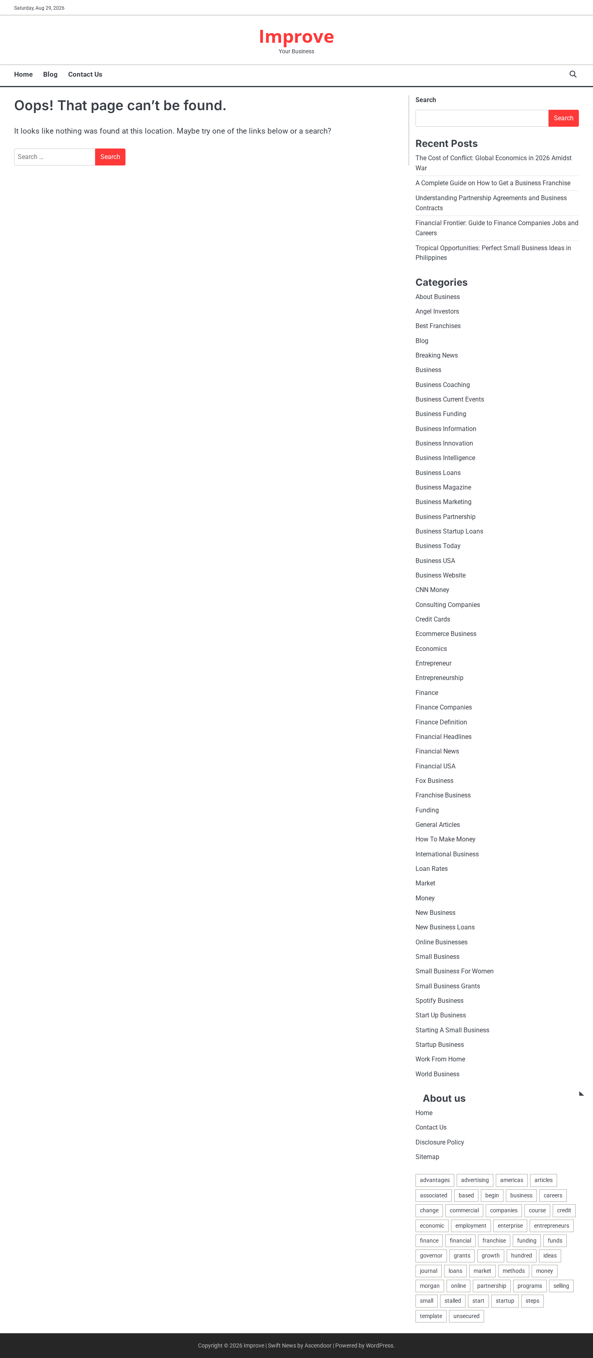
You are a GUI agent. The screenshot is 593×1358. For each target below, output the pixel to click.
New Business (435, 912)
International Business (447, 854)
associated (433, 1195)
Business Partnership (446, 517)
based (466, 1195)
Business (428, 370)
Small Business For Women (455, 971)
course (537, 1210)
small (426, 1300)
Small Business (437, 956)
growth (491, 1255)
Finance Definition (441, 722)
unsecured (466, 1316)
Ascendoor (318, 1345)
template (431, 1316)
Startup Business (440, 1044)
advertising (475, 1180)
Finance (427, 693)
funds (555, 1240)
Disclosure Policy (440, 1142)
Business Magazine (443, 487)
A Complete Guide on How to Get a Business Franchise (493, 183)
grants (462, 1255)
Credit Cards (433, 619)
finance (429, 1240)
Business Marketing (444, 502)
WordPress (379, 1345)
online (458, 1286)
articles (544, 1180)
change (429, 1210)
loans (455, 1271)
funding (527, 1240)
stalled (453, 1300)
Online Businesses (442, 942)
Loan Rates (432, 869)
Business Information (446, 429)
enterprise (510, 1225)
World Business (437, 1074)
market (482, 1271)
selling (561, 1286)
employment (471, 1225)
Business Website (441, 575)
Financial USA (435, 766)
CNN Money (432, 590)
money (544, 1271)
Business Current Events (450, 399)
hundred (521, 1255)
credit (564, 1210)
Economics (431, 649)
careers (553, 1195)
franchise (494, 1240)
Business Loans (438, 473)
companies (504, 1210)
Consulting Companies (448, 605)
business (521, 1195)
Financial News (437, 751)
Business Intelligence (445, 458)
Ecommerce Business (446, 634)
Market (425, 883)
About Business (438, 297)
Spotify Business (440, 1000)
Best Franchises (438, 326)
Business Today (438, 546)
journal (428, 1271)
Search (426, 100)
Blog (50, 74)
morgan (430, 1286)
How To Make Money (446, 839)
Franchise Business (443, 795)
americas (511, 1180)
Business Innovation (444, 443)
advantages (435, 1180)
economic (432, 1225)
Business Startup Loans (449, 531)
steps (532, 1300)
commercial (464, 1210)
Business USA (435, 561)
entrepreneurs (551, 1225)
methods (514, 1271)
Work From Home (440, 1059)
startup (505, 1300)
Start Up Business (441, 1015)
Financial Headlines (444, 737)
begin (492, 1195)
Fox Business (434, 781)
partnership (491, 1286)
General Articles (438, 825)
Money (425, 898)
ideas (550, 1255)
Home (23, 74)
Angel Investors (437, 311)
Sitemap (427, 1157)
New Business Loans (445, 927)
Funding (427, 810)
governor (431, 1255)
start (478, 1300)
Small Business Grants (448, 986)
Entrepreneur (433, 663)
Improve (296, 35)
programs (530, 1286)
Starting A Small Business (452, 1030)
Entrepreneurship (440, 678)
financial (460, 1240)
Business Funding (441, 414)
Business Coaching (443, 385)
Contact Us (85, 74)
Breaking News (437, 355)
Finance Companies (444, 707)
